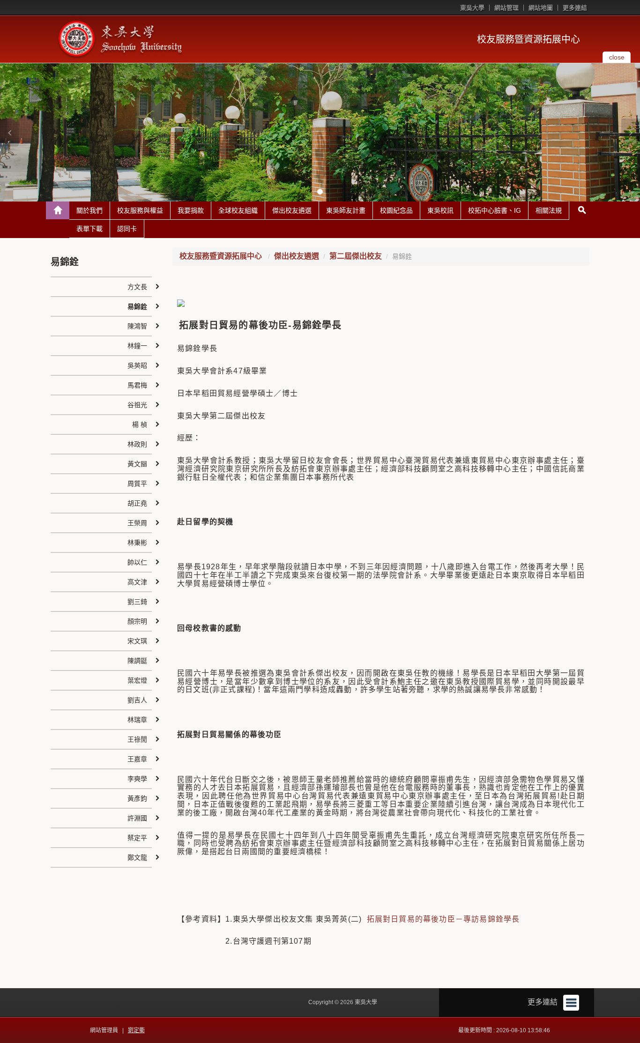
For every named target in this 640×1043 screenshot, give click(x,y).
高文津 (137, 582)
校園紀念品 (396, 210)
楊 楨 (139, 424)
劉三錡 (137, 601)
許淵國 (137, 818)
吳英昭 (137, 365)
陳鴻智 (137, 326)
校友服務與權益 (140, 210)
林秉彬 (137, 542)
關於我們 (89, 210)
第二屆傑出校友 (355, 256)
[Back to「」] (57, 210)
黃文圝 (137, 464)
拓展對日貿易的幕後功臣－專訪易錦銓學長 (443, 919)
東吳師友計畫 (345, 210)
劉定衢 (136, 1030)
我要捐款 (191, 210)
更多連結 (575, 8)
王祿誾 (137, 739)
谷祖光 (137, 405)
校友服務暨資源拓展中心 (528, 39)
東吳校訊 (440, 210)
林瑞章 (137, 719)
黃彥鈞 (137, 798)
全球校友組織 (238, 210)
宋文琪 (137, 641)
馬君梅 (137, 385)
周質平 (137, 483)
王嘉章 (137, 759)
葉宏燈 (137, 680)
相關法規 (549, 210)
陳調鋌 (137, 660)
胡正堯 (137, 503)
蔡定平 (137, 838)
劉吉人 (137, 700)
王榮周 (137, 523)
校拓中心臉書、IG (494, 210)
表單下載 (89, 228)
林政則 (137, 444)
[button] (9, 133)
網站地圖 (540, 8)
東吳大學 (472, 8)
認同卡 (127, 228)
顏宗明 (137, 621)
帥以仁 (137, 562)
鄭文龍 (137, 857)
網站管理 (506, 8)
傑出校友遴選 (292, 210)
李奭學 (137, 778)
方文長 (137, 287)
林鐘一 (137, 346)
